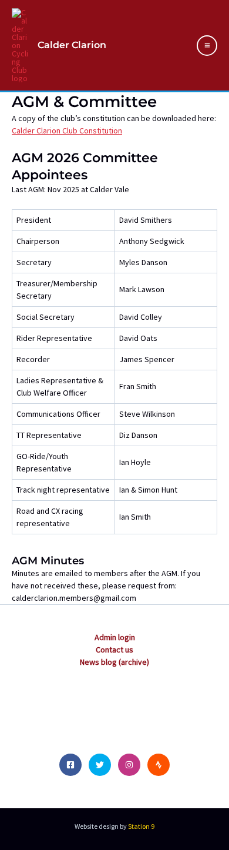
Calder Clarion (72, 45)
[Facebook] (70, 765)
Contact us (114, 649)
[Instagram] (129, 765)
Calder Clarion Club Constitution (67, 130)
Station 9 (141, 826)
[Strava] (158, 765)
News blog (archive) (114, 662)
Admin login (115, 637)
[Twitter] (100, 765)
